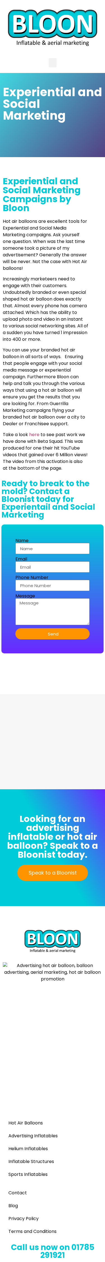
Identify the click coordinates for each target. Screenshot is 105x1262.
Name (22, 540)
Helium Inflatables (28, 1148)
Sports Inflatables (28, 1174)
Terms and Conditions (32, 1231)
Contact (17, 1193)
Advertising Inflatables (33, 1136)
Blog (13, 1205)
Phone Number (31, 577)
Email (21, 559)
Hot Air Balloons (25, 1123)
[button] (53, 62)
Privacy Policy (23, 1218)
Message (25, 596)
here (34, 434)
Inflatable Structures (31, 1161)
